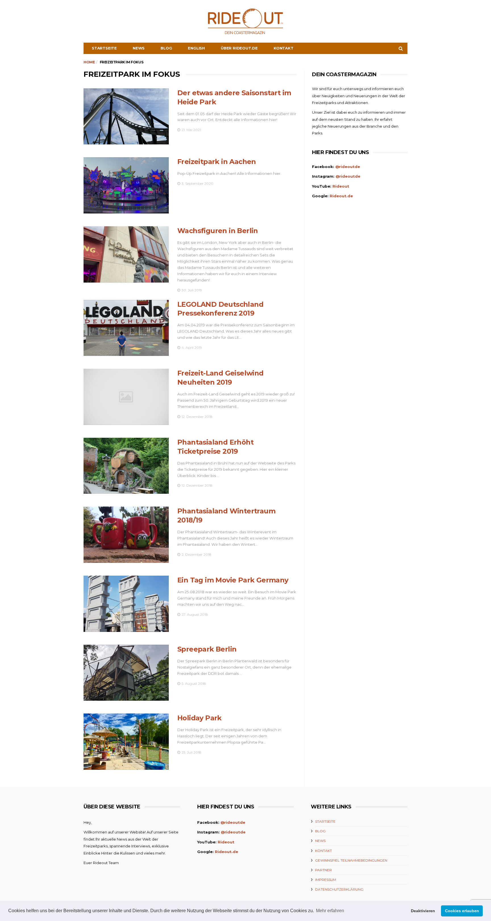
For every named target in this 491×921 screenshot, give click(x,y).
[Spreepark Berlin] (126, 673)
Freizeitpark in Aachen (216, 161)
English (196, 48)
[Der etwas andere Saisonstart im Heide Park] (126, 116)
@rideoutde (347, 166)
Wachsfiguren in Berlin (217, 231)
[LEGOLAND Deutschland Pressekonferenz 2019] (126, 328)
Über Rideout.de (239, 48)
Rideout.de (341, 196)
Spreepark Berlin (206, 649)
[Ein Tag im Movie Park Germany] (126, 604)
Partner (323, 870)
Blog (166, 48)
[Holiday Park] (126, 741)
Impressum (325, 880)
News (139, 48)
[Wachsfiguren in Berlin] (126, 254)
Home (89, 62)
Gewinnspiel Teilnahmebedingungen (351, 860)
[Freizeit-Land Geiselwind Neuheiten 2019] (126, 397)
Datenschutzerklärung (339, 889)
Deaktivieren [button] (423, 910)
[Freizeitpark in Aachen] (126, 185)
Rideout (340, 186)
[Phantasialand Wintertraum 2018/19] (126, 535)
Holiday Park (199, 718)
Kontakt (284, 48)
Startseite (104, 48)
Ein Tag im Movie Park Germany (232, 580)
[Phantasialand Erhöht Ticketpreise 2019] (126, 466)
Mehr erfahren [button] (330, 910)
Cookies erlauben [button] (462, 910)
